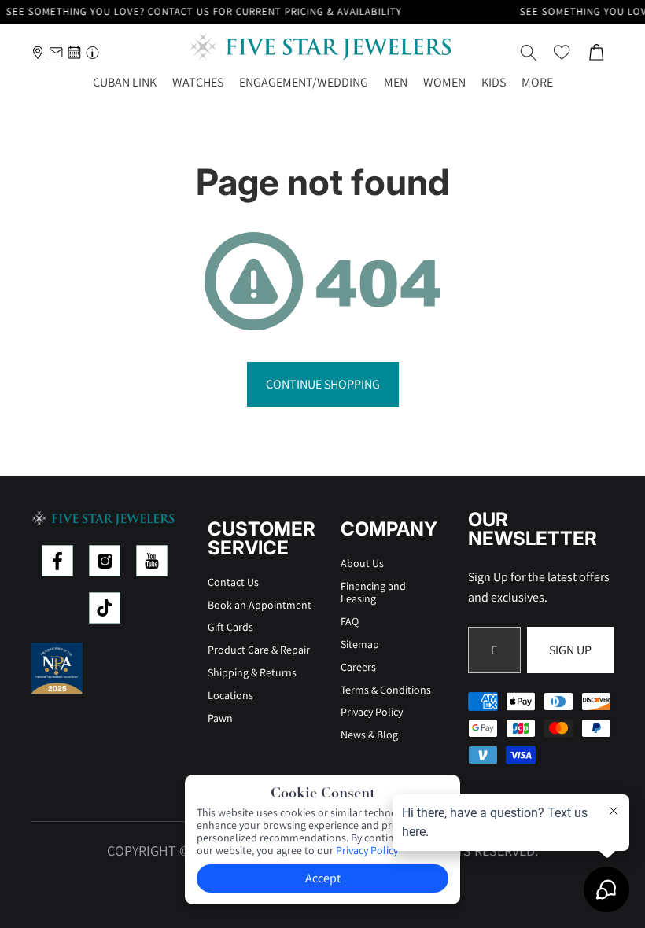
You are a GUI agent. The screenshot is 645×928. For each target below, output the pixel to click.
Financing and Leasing (373, 592)
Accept (323, 878)
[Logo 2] (104, 560)
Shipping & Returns (252, 672)
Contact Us (233, 582)
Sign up (570, 650)
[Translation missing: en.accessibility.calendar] (74, 52)
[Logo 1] (57, 560)
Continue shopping (323, 384)
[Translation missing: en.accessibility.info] (92, 52)
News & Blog (369, 734)
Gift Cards (230, 627)
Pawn (220, 718)
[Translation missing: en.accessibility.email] (56, 52)
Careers (358, 667)
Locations (230, 695)
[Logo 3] (152, 560)
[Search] (528, 52)
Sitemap (360, 644)
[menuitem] (537, 83)
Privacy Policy (372, 712)
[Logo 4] (104, 608)
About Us (362, 563)
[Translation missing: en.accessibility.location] (38, 52)
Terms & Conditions (386, 690)
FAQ (350, 621)
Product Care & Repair (259, 650)
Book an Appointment (259, 605)
